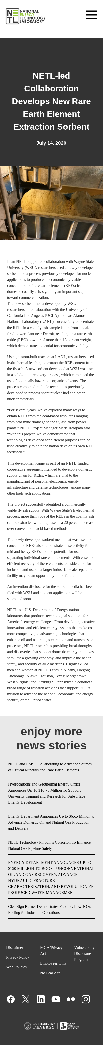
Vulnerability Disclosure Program (84, 953)
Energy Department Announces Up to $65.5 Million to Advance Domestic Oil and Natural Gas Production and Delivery (51, 822)
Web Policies (16, 967)
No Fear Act (50, 973)
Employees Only (53, 963)
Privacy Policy (17, 957)
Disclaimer (14, 947)
